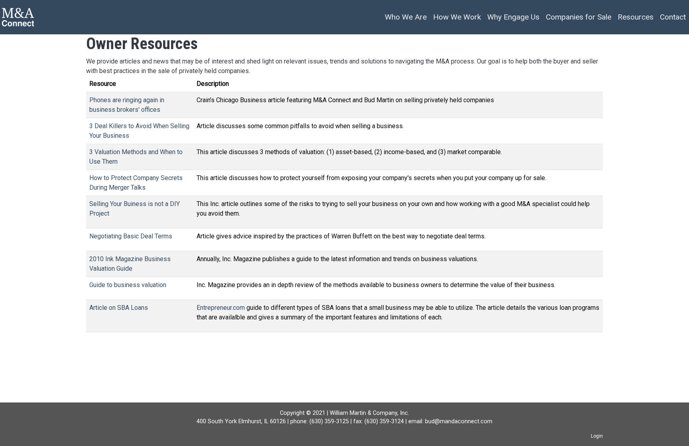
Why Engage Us (513, 17)
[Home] (18, 17)
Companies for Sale (578, 17)
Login (597, 436)
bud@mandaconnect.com (458, 421)
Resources (636, 17)
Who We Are (406, 17)
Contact (673, 17)
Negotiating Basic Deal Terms (130, 236)
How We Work (457, 17)
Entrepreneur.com (221, 307)
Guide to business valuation (127, 285)
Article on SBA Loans (118, 307)
